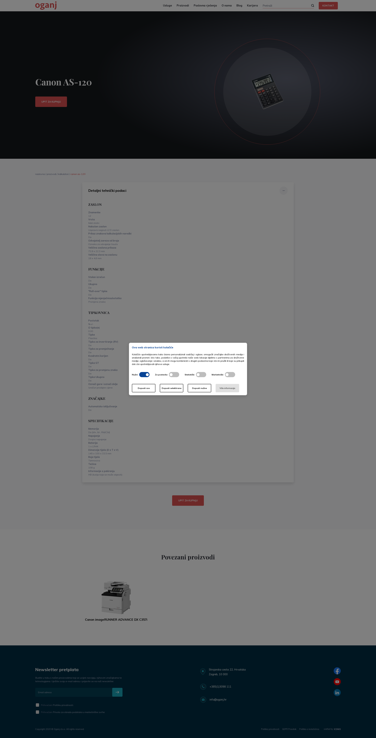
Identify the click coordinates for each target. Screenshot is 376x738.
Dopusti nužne (199, 388)
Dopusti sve (144, 388)
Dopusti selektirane (171, 388)
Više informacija (227, 388)
